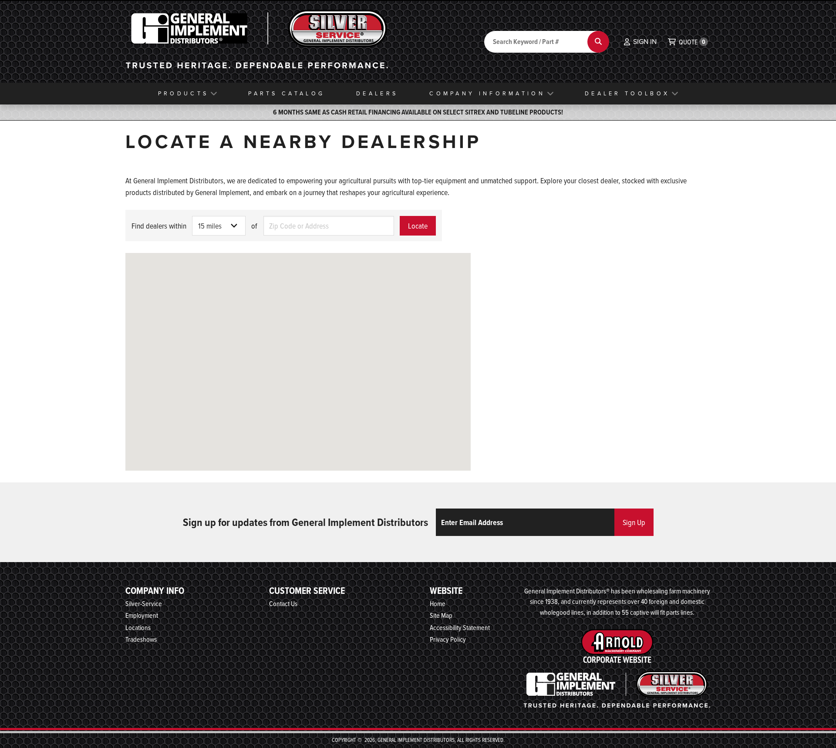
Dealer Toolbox (627, 93)
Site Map (441, 615)
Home (437, 603)
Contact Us (283, 603)
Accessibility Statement (460, 627)
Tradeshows (141, 639)
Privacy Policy (448, 639)
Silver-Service (143, 603)
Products (183, 93)
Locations (138, 627)
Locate (418, 225)
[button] (640, 42)
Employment (141, 615)
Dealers (377, 93)
